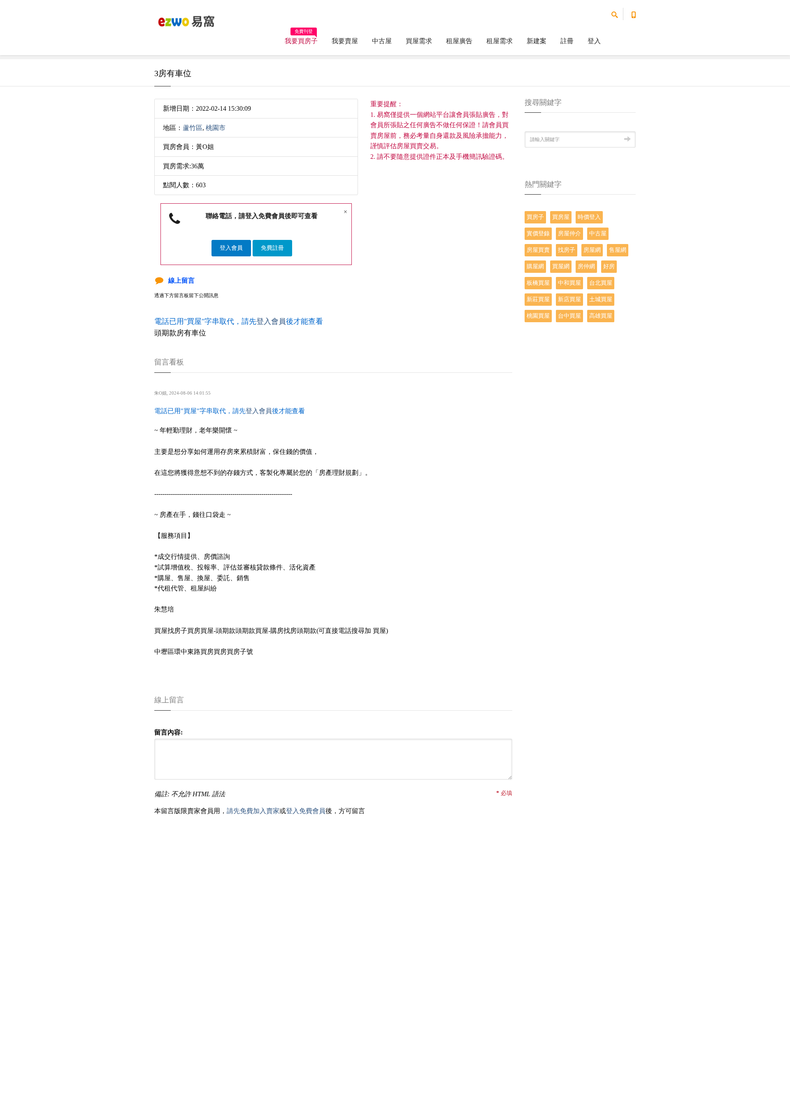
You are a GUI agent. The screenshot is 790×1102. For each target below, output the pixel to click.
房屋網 (592, 250)
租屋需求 (499, 40)
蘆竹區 (192, 127)
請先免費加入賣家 (253, 810)
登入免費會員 (305, 810)
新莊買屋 (538, 299)
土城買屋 (600, 299)
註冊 (567, 40)
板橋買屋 (538, 283)
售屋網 (617, 250)
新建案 (536, 40)
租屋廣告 (459, 40)
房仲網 (586, 266)
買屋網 (560, 266)
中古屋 (382, 40)
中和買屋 (569, 283)
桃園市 (215, 127)
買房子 (535, 217)
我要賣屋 (345, 40)
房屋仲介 (569, 233)
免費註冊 (272, 248)
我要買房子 (301, 38)
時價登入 (589, 217)
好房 (609, 266)
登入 (594, 40)
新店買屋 (569, 299)
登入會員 (231, 248)
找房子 (566, 250)
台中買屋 (569, 316)
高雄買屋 (600, 316)
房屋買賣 (538, 250)
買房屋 (560, 217)
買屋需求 (419, 40)
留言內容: (168, 732)
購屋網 (535, 266)
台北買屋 (600, 283)
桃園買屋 (538, 316)
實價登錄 (538, 233)
